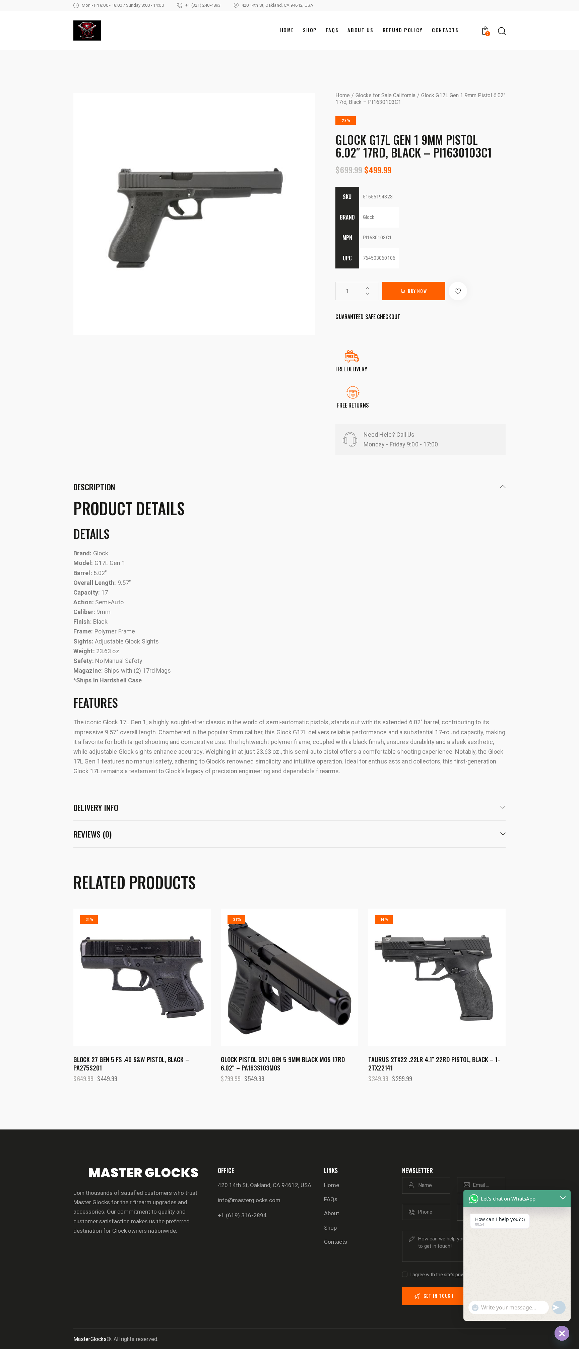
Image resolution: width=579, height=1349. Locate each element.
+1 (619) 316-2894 (242, 1215)
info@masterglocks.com (249, 1200)
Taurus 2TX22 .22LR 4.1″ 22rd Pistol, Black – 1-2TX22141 (434, 1063)
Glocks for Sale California (386, 95)
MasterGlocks (90, 1339)
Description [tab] (94, 487)
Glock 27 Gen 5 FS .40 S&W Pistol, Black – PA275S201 (131, 1063)
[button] (458, 291)
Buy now (417, 291)
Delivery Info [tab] (95, 807)
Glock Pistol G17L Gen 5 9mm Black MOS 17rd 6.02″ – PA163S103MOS (283, 1063)
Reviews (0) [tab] (92, 834)
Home (342, 95)
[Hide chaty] (562, 1333)
